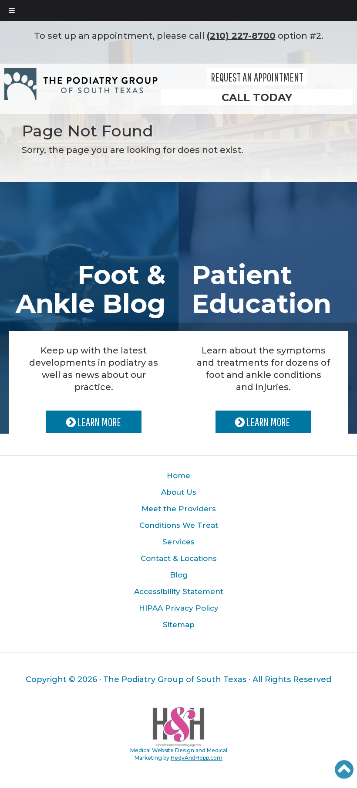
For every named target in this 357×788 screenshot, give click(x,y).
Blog (179, 575)
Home (178, 475)
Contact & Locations (179, 558)
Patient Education (261, 289)
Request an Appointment (257, 77)
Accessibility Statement (178, 591)
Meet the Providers (178, 508)
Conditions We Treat (178, 525)
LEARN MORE (98, 421)
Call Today (257, 97)
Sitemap (179, 624)
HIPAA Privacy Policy (179, 608)
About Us (178, 492)
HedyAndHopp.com (196, 757)
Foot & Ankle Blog (90, 289)
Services (178, 541)
